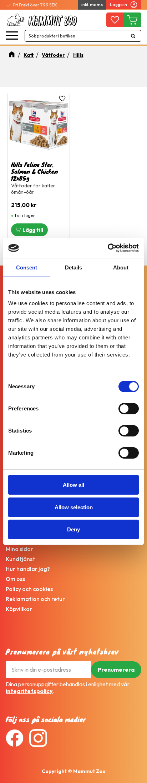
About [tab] (120, 267)
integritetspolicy (29, 690)
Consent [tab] (26, 267)
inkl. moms (92, 4)
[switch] (128, 408)
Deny (73, 529)
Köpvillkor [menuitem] (19, 608)
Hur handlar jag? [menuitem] (28, 568)
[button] (12, 36)
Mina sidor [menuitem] (19, 548)
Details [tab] (73, 267)
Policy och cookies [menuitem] (29, 588)
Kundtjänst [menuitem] (20, 558)
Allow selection (74, 507)
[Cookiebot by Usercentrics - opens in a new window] (107, 248)
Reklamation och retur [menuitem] (35, 598)
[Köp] (29, 229)
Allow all (73, 485)
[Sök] (133, 35)
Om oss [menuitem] (15, 578)
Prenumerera (116, 669)
